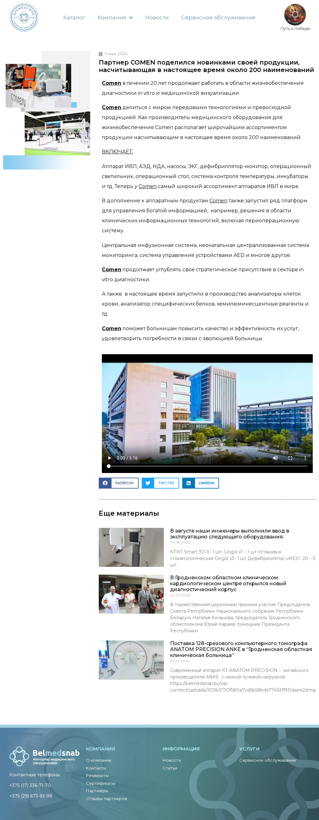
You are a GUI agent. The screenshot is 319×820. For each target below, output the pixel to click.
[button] (118, 483)
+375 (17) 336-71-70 (30, 785)
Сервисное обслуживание (218, 17)
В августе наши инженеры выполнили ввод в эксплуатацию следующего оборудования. (229, 534)
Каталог (74, 17)
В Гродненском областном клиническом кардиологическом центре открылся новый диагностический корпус (228, 583)
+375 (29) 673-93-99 (30, 796)
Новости (157, 17)
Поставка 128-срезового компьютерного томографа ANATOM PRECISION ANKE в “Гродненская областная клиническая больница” (241, 649)
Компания (112, 17)
